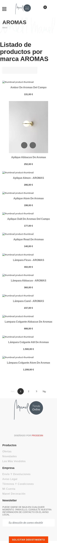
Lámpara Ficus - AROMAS (28, 260)
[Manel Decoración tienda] (23, 9)
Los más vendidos (14, 461)
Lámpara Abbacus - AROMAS (28, 280)
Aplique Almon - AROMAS (28, 178)
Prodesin (37, 435)
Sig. (44, 391)
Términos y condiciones (18, 484)
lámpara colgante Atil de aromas (28, 342)
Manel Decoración (13, 493)
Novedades (9, 456)
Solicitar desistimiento (28, 539)
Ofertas (7, 451)
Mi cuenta (8, 489)
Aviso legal (9, 479)
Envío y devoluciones (16, 474)
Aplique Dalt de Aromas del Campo (28, 219)
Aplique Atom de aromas (28, 198)
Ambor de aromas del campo (28, 87)
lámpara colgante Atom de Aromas (28, 362)
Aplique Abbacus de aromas (28, 157)
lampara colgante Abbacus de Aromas (28, 321)
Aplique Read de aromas (28, 239)
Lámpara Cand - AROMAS (28, 301)
